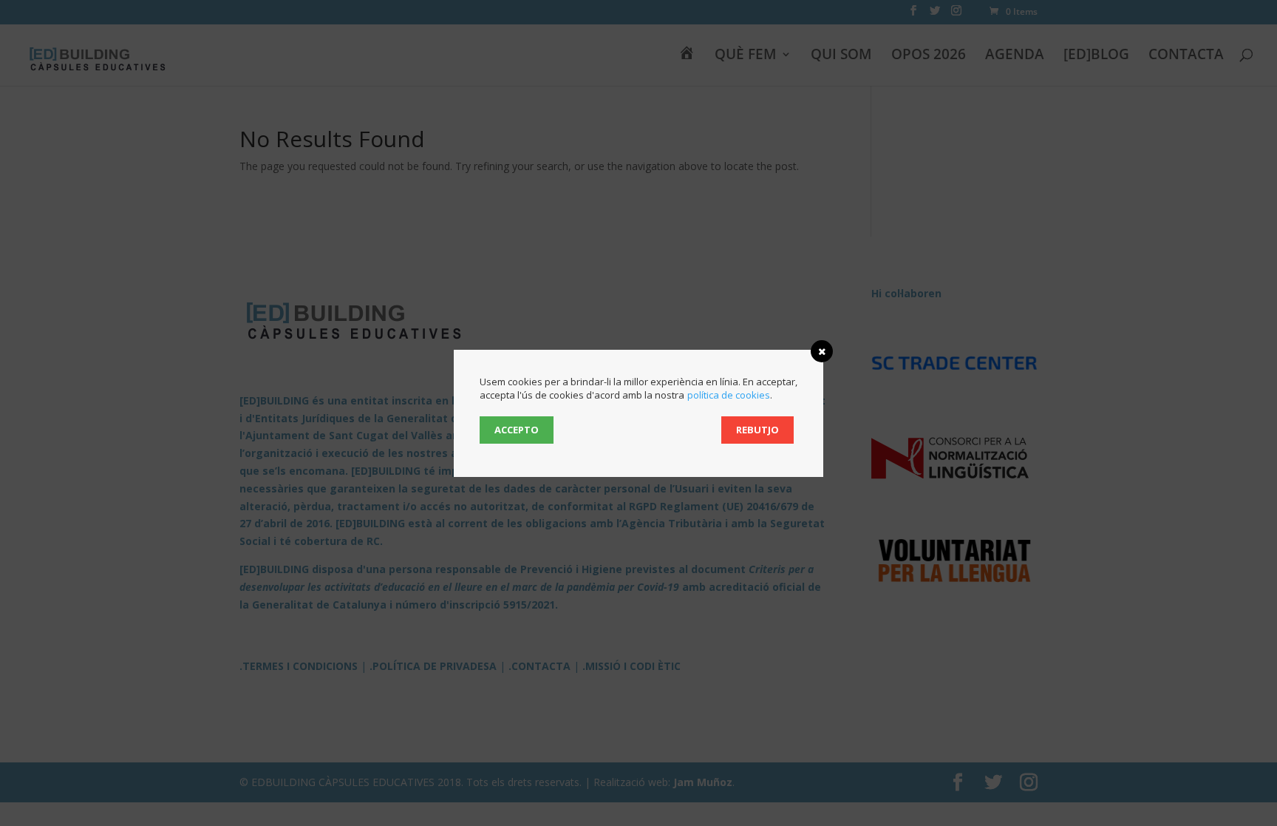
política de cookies (728, 395)
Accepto (516, 429)
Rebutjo (757, 429)
